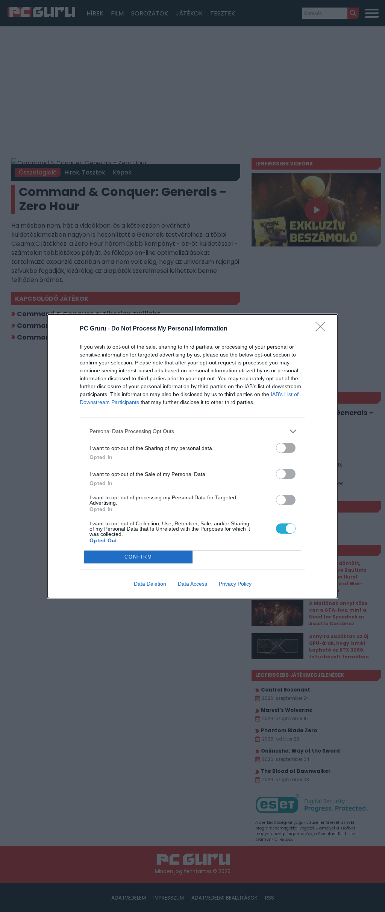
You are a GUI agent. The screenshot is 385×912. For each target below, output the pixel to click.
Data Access (192, 584)
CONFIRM (138, 557)
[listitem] (192, 431)
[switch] (286, 448)
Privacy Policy (235, 584)
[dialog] (192, 456)
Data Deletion (150, 584)
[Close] (322, 329)
